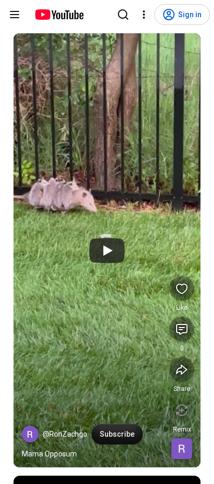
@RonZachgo (65, 434)
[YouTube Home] (59, 14)
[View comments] (181, 329)
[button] (30, 434)
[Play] (107, 250)
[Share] (181, 369)
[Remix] (181, 410)
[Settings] (144, 14)
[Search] (123, 14)
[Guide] (14, 14)
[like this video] (181, 288)
